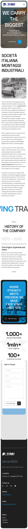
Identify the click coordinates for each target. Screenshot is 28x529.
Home (4, 518)
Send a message (10, 403)
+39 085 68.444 (6, 494)
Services (4, 520)
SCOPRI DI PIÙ (12, 41)
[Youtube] (15, 486)
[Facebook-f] (2, 486)
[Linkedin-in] (11, 486)
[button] (11, 318)
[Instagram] (7, 486)
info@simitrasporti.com (9, 504)
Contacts (5, 522)
